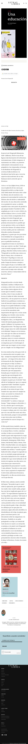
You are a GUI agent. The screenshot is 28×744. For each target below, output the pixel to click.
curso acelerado (19, 600)
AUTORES (19, 629)
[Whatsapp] (8, 69)
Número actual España (5, 717)
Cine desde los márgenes (11, 566)
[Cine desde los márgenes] (11, 558)
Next (19, 559)
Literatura (3, 676)
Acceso (2, 724)
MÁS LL (2, 722)
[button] (2, 3)
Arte (2, 685)
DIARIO (2, 668)
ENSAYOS (3, 700)
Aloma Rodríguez (14, 619)
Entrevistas (3, 690)
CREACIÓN (3, 693)
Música (2, 684)
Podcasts (3, 711)
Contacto (3, 732)
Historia (2, 701)
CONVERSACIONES (5, 689)
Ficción (2, 697)
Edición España (6, 569)
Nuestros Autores (4, 730)
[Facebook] (2, 69)
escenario (4, 602)
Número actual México (5, 716)
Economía (3, 673)
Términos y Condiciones (14, 743)
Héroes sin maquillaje (9, 593)
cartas (11, 600)
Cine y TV (3, 681)
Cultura (2, 670)
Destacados (3, 719)
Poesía (2, 695)
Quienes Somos (4, 729)
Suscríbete (5, 571)
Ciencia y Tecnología (5, 674)
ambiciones (4, 600)
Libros (9, 11)
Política (2, 671)
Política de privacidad (22, 743)
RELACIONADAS (6, 629)
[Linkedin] (6, 69)
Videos (2, 710)
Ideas (2, 703)
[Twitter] (4, 69)
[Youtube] (6, 735)
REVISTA (3, 714)
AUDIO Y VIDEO (4, 708)
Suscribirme (3, 726)
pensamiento (12, 602)
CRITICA (3, 679)
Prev (3, 559)
